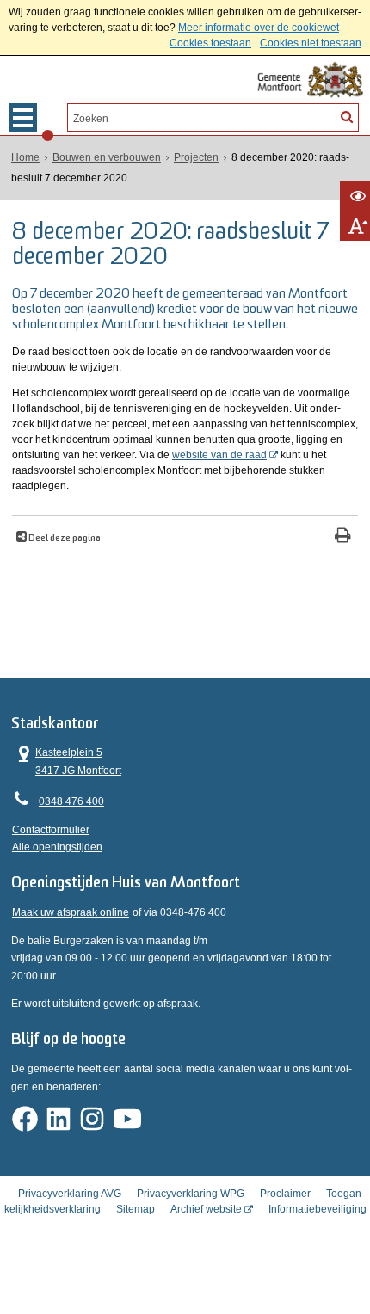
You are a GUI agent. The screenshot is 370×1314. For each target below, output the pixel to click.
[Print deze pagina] (343, 537)
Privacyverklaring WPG (190, 1194)
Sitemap (135, 1209)
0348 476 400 (71, 801)
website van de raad (219, 455)
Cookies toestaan (210, 43)
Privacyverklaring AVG (69, 1194)
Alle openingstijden (57, 847)
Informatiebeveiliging (317, 1209)
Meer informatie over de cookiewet (258, 27)
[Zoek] (347, 116)
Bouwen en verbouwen (106, 157)
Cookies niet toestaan (310, 43)
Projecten (196, 157)
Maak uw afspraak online (70, 912)
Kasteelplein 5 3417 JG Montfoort (66, 760)
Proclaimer (285, 1194)
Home (25, 157)
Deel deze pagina (64, 538)
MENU (23, 117)
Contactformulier (50, 830)
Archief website (206, 1209)
